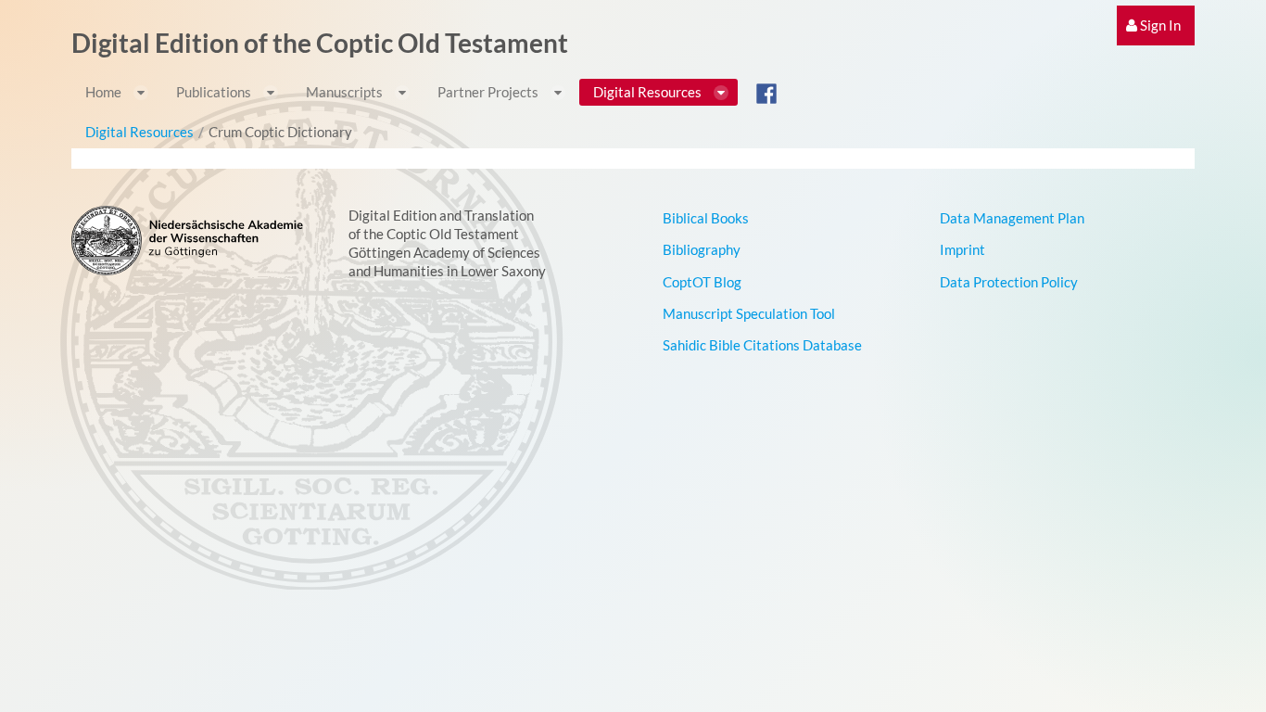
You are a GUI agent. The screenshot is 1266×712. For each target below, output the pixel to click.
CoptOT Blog (702, 281)
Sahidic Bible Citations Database (762, 345)
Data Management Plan (1012, 218)
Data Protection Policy (1009, 281)
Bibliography (702, 249)
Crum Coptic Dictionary (280, 131)
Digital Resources (139, 131)
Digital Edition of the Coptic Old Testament (319, 42)
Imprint (962, 249)
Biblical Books (706, 218)
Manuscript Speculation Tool (749, 313)
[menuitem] (1156, 25)
